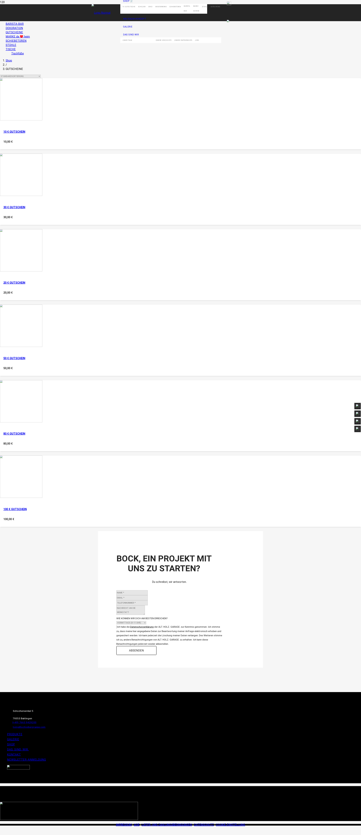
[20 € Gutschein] (21, 270)
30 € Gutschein (14, 207)
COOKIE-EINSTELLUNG (230, 824)
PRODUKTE (14, 734)
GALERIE (13, 739)
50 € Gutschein (14, 358)
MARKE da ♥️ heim (18, 36)
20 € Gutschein (14, 282)
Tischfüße (17, 53)
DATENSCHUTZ (204, 824)
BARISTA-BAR (15, 24)
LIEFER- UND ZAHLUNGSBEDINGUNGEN (167, 824)
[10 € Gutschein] (21, 119)
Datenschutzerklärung (142, 626)
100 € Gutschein (15, 509)
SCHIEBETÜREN (16, 40)
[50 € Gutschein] (21, 346)
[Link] (18, 768)
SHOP (11, 744)
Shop (9, 60)
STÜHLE (11, 45)
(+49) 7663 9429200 (24, 722)
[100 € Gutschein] (21, 497)
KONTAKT (14, 754)
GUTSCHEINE (14, 32)
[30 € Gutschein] (21, 195)
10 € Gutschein (14, 131)
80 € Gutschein (14, 433)
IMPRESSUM (124, 824)
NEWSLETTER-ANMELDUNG (26, 759)
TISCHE (11, 49)
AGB (136, 824)
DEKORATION (14, 28)
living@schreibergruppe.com (29, 727)
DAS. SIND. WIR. (18, 749)
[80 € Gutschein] (21, 421)
